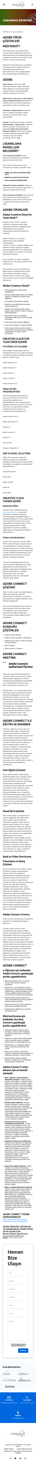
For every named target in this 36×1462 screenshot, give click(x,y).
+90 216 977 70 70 (27, 1403)
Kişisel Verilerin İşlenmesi (24, 1449)
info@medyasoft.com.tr (9, 1403)
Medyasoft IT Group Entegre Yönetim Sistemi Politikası (18, 1452)
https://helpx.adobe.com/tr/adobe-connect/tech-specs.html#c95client (15, 1220)
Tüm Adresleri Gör (18, 1418)
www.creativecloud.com (11, 512)
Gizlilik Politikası (9, 1449)
